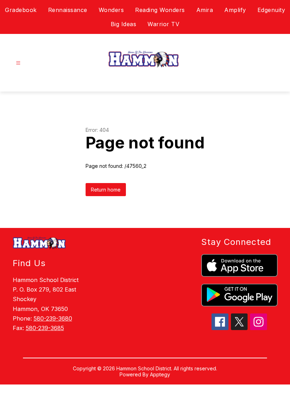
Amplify (235, 9)
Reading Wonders (160, 9)
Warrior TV (163, 24)
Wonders (111, 9)
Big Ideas (124, 24)
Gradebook (21, 9)
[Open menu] (18, 63)
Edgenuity (271, 9)
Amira (204, 9)
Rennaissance (67, 9)
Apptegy (160, 374)
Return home (106, 190)
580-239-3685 (45, 327)
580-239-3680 (53, 318)
